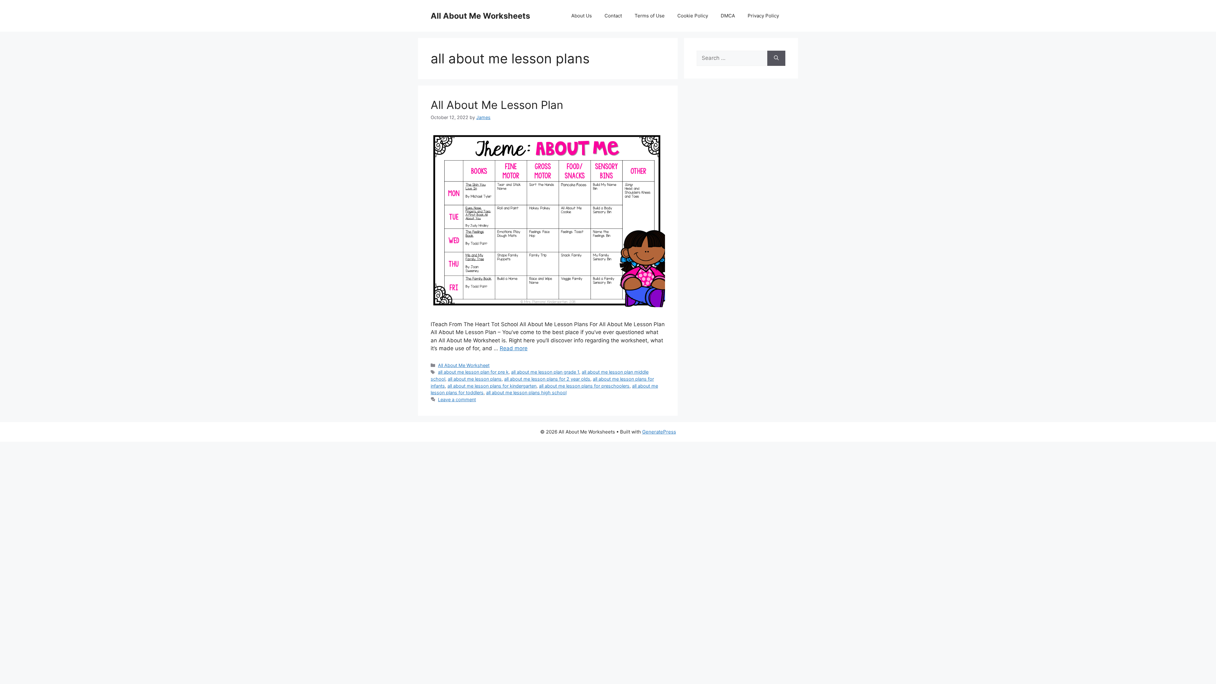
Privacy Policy (763, 16)
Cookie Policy (692, 16)
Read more (514, 348)
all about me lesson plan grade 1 (545, 372)
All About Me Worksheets (480, 16)
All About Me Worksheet (464, 365)
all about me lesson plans (475, 379)
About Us (581, 16)
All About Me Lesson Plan (497, 104)
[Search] (776, 58)
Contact (613, 16)
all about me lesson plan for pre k (473, 372)
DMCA (728, 16)
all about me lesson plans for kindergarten (491, 386)
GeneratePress (659, 432)
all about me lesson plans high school (526, 392)
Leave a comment (457, 399)
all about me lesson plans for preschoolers (584, 386)
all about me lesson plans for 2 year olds (547, 379)
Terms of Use (650, 16)
